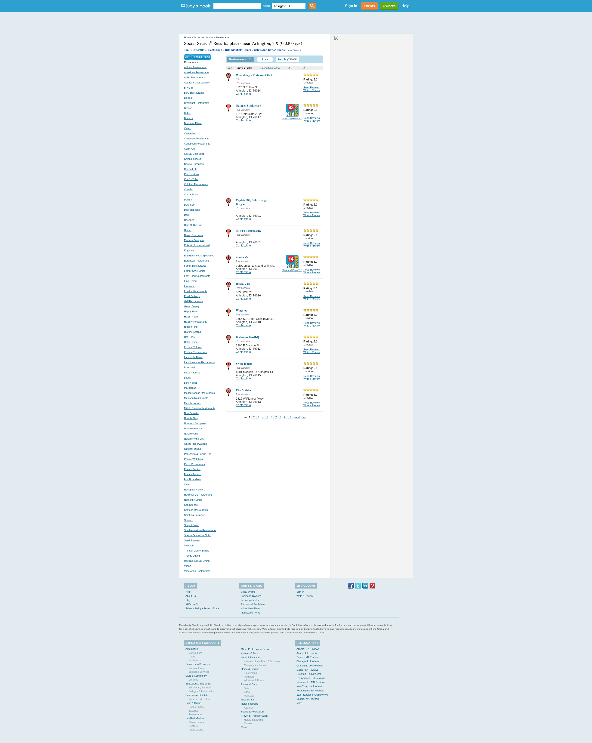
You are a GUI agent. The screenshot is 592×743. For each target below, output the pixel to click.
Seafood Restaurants (196, 510)
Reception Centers (194, 489)
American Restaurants (196, 72)
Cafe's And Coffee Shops (269, 50)
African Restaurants (195, 67)
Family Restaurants (195, 265)
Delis (187, 214)
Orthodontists (233, 50)
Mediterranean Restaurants (199, 393)
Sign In (300, 591)
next (297, 417)
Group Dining (191, 306)
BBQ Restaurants (194, 92)
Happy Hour (191, 311)
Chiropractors (196, 722)
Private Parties (192, 469)
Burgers (188, 118)
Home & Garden (250, 669)
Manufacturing (196, 668)
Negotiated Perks (250, 612)
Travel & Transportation (254, 715)
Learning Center (250, 600)
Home (187, 37)
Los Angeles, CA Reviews (310, 678)
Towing (192, 656)
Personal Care (249, 684)
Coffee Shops (196, 707)
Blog (187, 600)
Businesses (237, 59)
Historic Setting (192, 331)
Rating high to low (270, 68)
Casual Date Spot (194, 153)
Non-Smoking (191, 413)
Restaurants (195, 714)
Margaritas (190, 387)
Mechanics (194, 660)
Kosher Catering (193, 347)
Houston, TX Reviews (308, 673)
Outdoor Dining (192, 448)
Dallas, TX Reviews (307, 669)
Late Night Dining (193, 357)
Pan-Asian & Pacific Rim (197, 454)
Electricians (215, 50)
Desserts (189, 220)
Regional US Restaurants (198, 494)
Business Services (199, 671)
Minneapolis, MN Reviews (310, 682)
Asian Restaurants (194, 77)
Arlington (208, 37)
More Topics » (294, 50)
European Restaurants (197, 260)
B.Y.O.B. (189, 87)
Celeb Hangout (192, 158)
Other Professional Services (257, 649)
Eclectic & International (197, 245)
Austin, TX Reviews (307, 653)
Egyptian (189, 250)
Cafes (187, 128)
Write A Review (304, 596)
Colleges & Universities (201, 691)
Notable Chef (191, 433)
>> (304, 417)
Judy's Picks (244, 68)
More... (245, 727)
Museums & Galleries (200, 699)
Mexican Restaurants (196, 398)
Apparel (248, 707)
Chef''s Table (191, 179)
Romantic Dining (193, 499)
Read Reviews (311, 87)
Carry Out (189, 148)
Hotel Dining (190, 342)
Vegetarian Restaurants (197, 571)
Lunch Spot (190, 382)
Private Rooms (192, 474)
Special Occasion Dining (197, 535)
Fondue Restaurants (195, 291)
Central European (194, 164)
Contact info (243, 94)
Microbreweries (192, 403)
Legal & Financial (250, 657)
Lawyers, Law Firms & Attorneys (262, 661)
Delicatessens (192, 209)
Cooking (188, 189)
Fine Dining (190, 281)
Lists (265, 59)
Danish (188, 199)
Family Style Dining (194, 270)
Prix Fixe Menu (192, 479)
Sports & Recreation (252, 711)
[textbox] (237, 6)
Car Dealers (195, 652)
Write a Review (311, 90)
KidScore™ (191, 604)
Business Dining (193, 123)
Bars (248, 50)
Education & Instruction (198, 683)
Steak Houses (192, 540)
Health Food (191, 316)
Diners (187, 230)
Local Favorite (192, 372)
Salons (248, 688)
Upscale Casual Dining (197, 560)
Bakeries (193, 710)
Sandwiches (191, 504)
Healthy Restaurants (195, 321)
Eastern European (194, 240)
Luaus (187, 377)
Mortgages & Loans (255, 665)
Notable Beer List (193, 428)
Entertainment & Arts (196, 695)
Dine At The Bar (193, 225)
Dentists (193, 726)
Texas (197, 37)
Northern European (195, 423)
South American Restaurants (200, 530)
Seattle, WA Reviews (308, 698)
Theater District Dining (196, 550)
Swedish (189, 545)
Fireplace (189, 286)
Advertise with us (250, 608)
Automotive (191, 648)
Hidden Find (190, 326)
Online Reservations (195, 443)
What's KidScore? (292, 118)
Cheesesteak (191, 174)
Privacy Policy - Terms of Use (202, 608)
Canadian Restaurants (196, 138)
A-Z (290, 68)
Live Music (190, 367)
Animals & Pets (249, 653)
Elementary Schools (199, 687)
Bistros (188, 97)
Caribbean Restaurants (197, 143)
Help (405, 6)
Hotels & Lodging (253, 719)
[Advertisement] (296, 23)
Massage (249, 695)
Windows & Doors (254, 680)
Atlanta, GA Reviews (307, 648)
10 (290, 417)
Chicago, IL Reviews (308, 661)
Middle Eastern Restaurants (199, 408)
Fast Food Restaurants (197, 275)
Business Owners (251, 596)
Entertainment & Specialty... (199, 255)
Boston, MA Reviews (308, 657)
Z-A (303, 68)
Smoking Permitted (194, 515)
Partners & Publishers (253, 604)
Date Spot (189, 204)
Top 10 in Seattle (194, 50)
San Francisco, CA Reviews (312, 694)
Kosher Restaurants (195, 352)
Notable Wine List (194, 438)
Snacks (188, 520)
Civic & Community (196, 675)
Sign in (351, 6)
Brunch (188, 108)
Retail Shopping (249, 703)
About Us (190, 596)
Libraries (193, 679)
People (282, 59)
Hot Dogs (189, 337)
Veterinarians (195, 729)
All (186, 56)
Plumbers (249, 676)
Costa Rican (191, 194)
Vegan (187, 565)
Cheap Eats (190, 169)
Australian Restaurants (197, 82)
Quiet (187, 484)
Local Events (248, 591)
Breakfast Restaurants (197, 103)
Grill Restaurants (193, 301)
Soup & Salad (191, 525)
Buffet (187, 113)
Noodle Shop (191, 418)
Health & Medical (194, 718)
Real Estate (247, 699)
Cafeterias (190, 133)
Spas (247, 692)
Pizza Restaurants (194, 464)
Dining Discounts (193, 235)
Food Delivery (192, 296)
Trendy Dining (192, 555)
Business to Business (197, 664)
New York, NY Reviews (309, 686)
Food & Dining (202, 56)
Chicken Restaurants (196, 184)
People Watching (193, 459)
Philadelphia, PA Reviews (310, 690)
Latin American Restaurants (199, 362)
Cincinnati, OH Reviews (309, 665)
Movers (248, 723)
